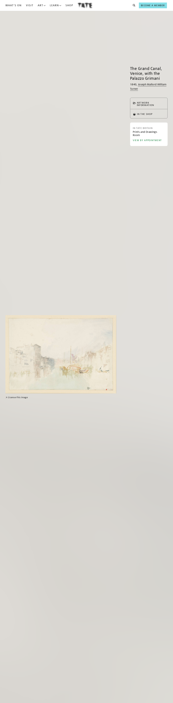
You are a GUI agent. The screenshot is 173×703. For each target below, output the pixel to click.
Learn (54, 5)
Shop (69, 5)
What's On (13, 5)
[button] (133, 5)
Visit (29, 5)
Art (40, 5)
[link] (16, 397)
